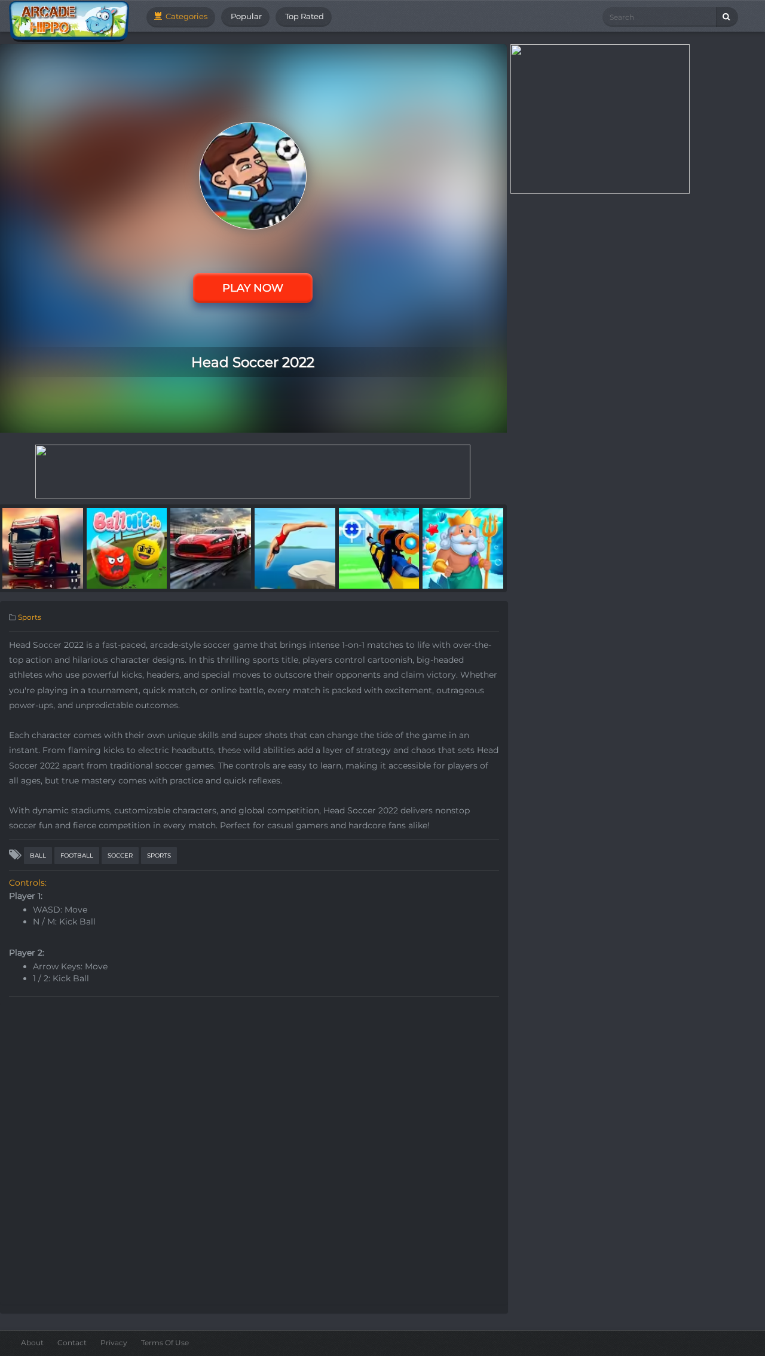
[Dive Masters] (295, 547)
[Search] (727, 17)
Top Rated (303, 16)
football (76, 855)
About (32, 1342)
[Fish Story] (463, 547)
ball (38, 855)
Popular (245, 16)
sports (159, 855)
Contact (72, 1342)
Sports (29, 617)
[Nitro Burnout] (210, 547)
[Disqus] (254, 1152)
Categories (185, 16)
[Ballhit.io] (127, 547)
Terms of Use (165, 1342)
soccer (120, 855)
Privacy (113, 1342)
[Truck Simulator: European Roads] (42, 547)
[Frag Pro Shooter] (379, 547)
